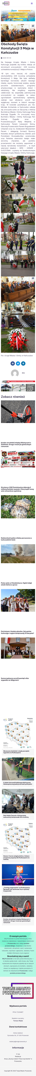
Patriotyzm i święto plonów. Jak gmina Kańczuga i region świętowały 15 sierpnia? (17, 632)
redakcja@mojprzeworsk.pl (18, 1041)
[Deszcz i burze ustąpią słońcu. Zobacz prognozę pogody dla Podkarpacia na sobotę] (18, 838)
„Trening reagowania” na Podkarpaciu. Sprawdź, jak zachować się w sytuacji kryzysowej (16, 889)
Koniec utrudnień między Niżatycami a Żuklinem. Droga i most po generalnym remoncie (16, 444)
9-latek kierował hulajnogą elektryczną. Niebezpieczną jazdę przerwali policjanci (17, 783)
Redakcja (18, 1056)
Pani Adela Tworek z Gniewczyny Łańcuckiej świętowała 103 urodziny (16, 816)
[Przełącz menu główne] (32, 3)
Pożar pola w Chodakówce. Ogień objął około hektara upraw (16, 584)
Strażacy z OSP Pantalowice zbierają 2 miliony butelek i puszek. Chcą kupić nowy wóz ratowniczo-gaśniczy (17, 489)
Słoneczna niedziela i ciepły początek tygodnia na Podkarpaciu (16, 752)
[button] (13, 363)
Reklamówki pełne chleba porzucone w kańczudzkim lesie (16, 539)
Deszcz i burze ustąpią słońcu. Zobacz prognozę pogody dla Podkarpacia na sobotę (16, 857)
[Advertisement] (18, 699)
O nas (18, 1054)
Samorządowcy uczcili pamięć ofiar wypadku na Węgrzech (15, 679)
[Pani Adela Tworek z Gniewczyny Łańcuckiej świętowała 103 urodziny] (18, 801)
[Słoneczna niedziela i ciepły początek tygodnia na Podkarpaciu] (18, 732)
